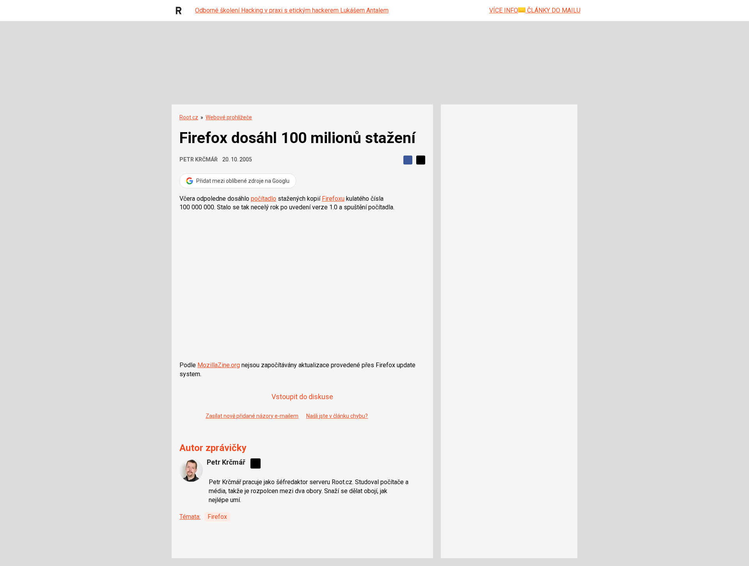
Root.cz (188, 117)
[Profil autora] (191, 470)
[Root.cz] (181, 11)
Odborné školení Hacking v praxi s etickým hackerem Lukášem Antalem (292, 10)
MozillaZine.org (218, 365)
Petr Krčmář (198, 159)
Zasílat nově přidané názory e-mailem (252, 416)
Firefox (217, 516)
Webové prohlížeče (229, 117)
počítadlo (263, 198)
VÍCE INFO (503, 10)
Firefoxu (333, 198)
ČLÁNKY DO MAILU (552, 10)
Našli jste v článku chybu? (337, 416)
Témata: (190, 516)
